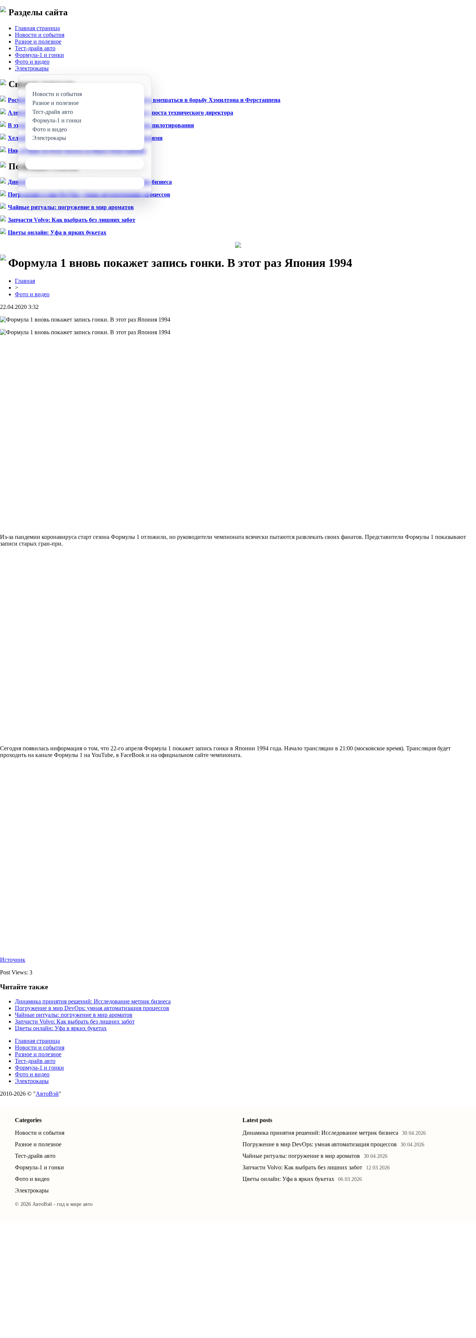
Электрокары (32, 68)
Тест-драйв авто (35, 48)
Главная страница (37, 28)
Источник (12, 960)
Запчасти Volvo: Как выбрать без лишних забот (71, 220)
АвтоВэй (47, 1093)
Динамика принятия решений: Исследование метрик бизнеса (93, 1001)
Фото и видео (32, 61)
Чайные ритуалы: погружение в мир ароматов (71, 207)
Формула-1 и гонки (39, 55)
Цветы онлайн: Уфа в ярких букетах (57, 232)
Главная (25, 281)
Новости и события (39, 35)
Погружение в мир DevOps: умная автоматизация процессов (92, 1008)
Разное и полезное (38, 41)
